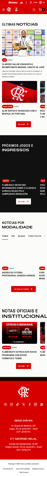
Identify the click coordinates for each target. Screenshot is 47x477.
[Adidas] (21, 2)
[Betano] (13, 2)
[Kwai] (41, 404)
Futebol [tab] (5, 236)
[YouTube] (5, 404)
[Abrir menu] (3, 9)
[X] (23, 404)
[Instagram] (11, 404)
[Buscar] (33, 9)
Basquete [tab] (21, 236)
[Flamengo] (13, 10)
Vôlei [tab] (13, 236)
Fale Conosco (24, 472)
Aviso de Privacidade (23, 469)
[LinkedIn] (35, 404)
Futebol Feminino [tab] (34, 236)
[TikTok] (17, 404)
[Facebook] (29, 404)
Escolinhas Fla (8, 469)
